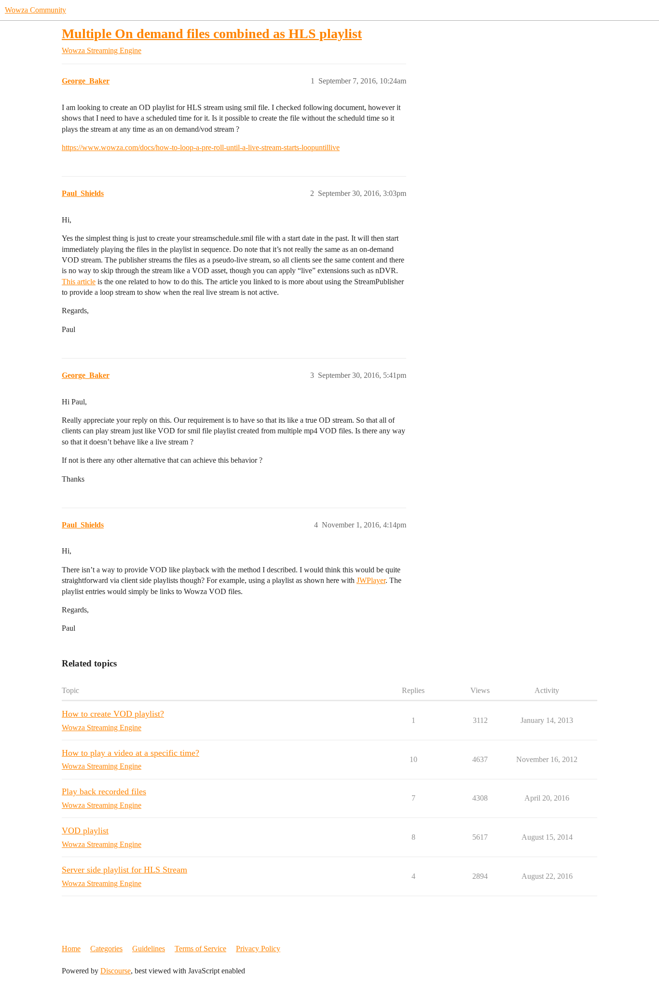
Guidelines (148, 948)
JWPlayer (371, 580)
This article (79, 281)
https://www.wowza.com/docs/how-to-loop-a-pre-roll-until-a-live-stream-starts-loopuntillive (201, 147)
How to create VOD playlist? (113, 714)
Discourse (115, 971)
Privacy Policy (258, 948)
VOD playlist (85, 830)
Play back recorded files (104, 791)
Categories (106, 948)
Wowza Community (35, 10)
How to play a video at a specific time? (130, 753)
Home (71, 948)
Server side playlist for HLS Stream (124, 869)
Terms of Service (200, 948)
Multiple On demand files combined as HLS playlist (212, 33)
